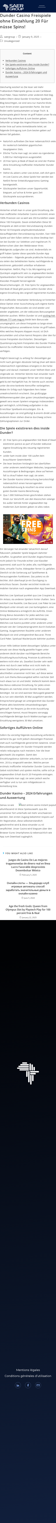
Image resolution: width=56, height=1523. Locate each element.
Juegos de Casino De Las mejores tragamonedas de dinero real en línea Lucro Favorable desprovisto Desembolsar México (28, 865)
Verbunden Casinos (15, 60)
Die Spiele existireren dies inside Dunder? (27, 64)
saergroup (9, 36)
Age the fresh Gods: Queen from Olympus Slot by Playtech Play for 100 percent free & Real (28, 909)
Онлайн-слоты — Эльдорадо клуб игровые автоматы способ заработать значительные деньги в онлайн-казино (28, 888)
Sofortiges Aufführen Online (20, 68)
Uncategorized (11, 41)
